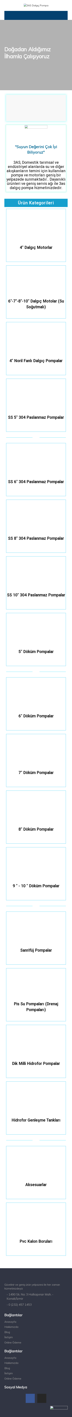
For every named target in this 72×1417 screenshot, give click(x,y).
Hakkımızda (11, 1327)
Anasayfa (10, 1321)
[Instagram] (41, 1398)
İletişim (8, 1337)
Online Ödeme (12, 1342)
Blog (7, 1332)
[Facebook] (30, 1398)
